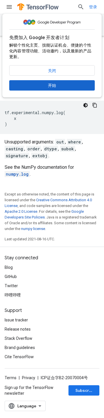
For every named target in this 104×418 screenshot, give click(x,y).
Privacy (28, 377)
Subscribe (85, 390)
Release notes (18, 329)
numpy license (33, 229)
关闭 (52, 70)
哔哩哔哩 (13, 295)
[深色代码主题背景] (85, 105)
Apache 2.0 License (21, 211)
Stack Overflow (18, 338)
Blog (9, 267)
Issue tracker (16, 320)
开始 (52, 85)
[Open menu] (9, 7)
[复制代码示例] (94, 105)
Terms (10, 377)
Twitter (11, 285)
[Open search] (80, 6)
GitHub (11, 276)
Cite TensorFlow (19, 356)
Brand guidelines (20, 347)
